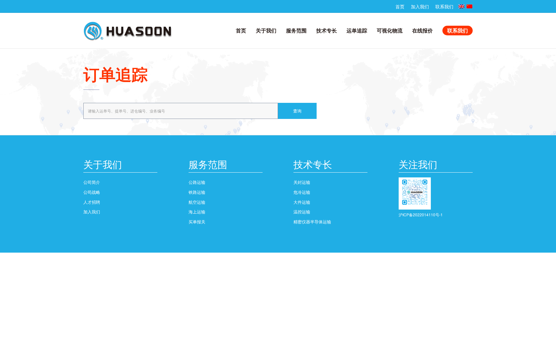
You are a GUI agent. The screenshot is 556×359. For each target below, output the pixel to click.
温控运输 (301, 212)
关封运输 (301, 182)
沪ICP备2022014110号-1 (421, 214)
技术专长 (326, 30)
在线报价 (422, 30)
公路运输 (197, 182)
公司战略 (91, 192)
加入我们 (420, 6)
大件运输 (301, 202)
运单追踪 (357, 30)
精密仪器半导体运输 (312, 222)
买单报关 (197, 222)
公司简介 (91, 182)
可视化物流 (390, 30)
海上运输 (197, 212)
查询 (297, 111)
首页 (399, 6)
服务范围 (296, 30)
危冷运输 (301, 192)
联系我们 (444, 6)
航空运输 (197, 202)
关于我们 (266, 30)
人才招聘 (91, 202)
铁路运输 (197, 192)
